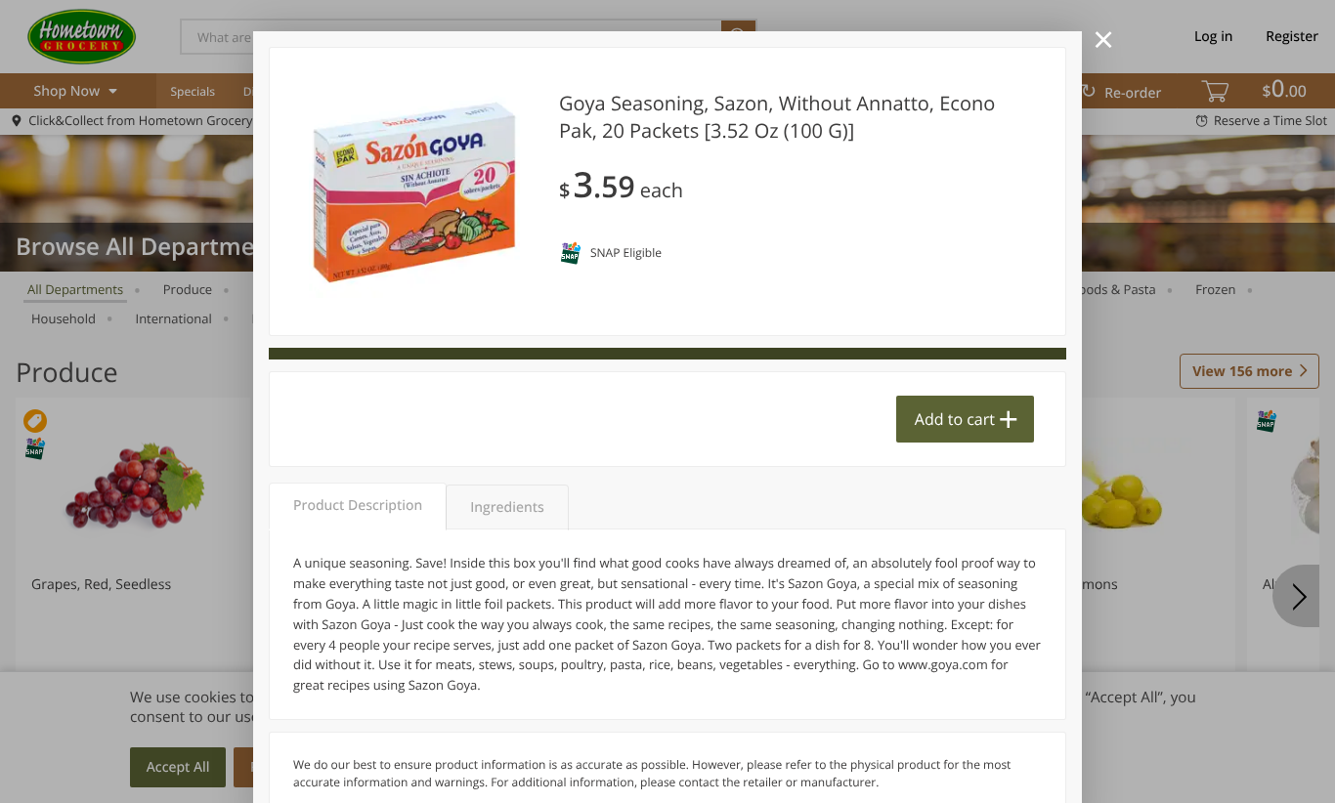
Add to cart (955, 419)
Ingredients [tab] (506, 507)
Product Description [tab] (357, 505)
